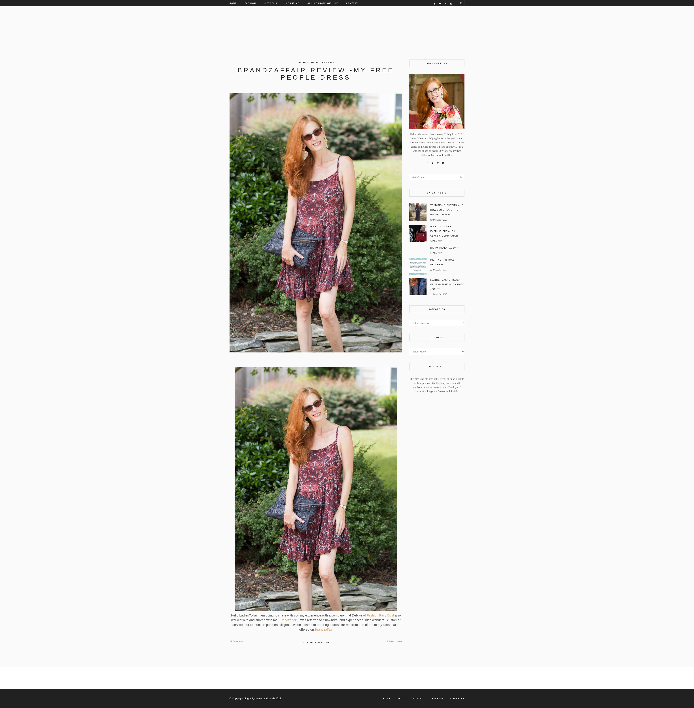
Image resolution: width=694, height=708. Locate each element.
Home (386, 699)
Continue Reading (316, 642)
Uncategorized (308, 62)
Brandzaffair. (288, 620)
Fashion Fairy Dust (380, 615)
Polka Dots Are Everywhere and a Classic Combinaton (444, 231)
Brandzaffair (323, 629)
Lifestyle (457, 699)
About (401, 699)
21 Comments (236, 641)
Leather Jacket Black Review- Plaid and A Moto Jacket (447, 284)
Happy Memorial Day (444, 248)
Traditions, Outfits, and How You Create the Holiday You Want (446, 210)
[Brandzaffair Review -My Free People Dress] (316, 222)
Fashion (437, 699)
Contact (419, 699)
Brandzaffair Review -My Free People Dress (316, 74)
